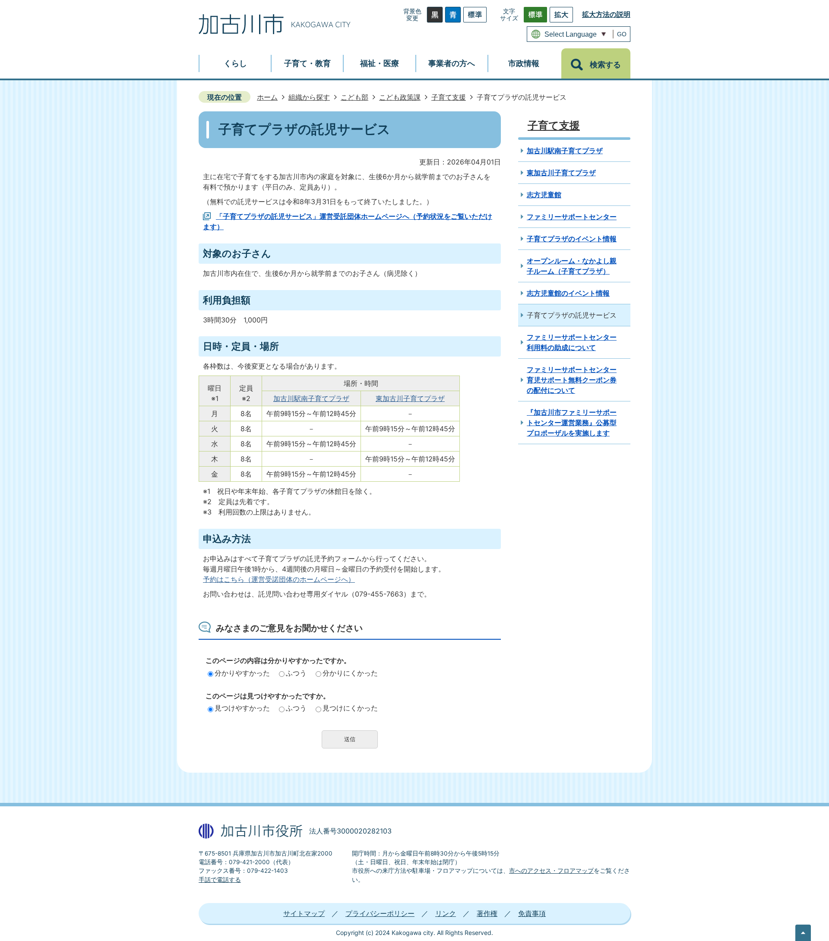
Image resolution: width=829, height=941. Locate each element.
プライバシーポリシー (379, 913)
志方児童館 (544, 194)
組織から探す (309, 97)
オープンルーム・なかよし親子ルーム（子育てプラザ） (572, 265)
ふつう (296, 673)
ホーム (267, 97)
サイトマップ (304, 913)
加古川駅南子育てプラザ (311, 398)
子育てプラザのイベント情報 (572, 238)
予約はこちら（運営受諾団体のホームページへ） (279, 579)
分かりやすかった (242, 673)
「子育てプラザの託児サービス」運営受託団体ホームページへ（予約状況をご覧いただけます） (347, 221)
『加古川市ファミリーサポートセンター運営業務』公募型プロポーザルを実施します (572, 422)
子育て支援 (448, 97)
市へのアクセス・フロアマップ (551, 870)
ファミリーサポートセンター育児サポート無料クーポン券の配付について (572, 380)
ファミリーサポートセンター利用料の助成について (572, 342)
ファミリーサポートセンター (572, 216)
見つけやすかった (242, 708)
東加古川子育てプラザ (410, 398)
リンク (445, 913)
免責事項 (532, 913)
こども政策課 (400, 97)
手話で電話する (220, 879)
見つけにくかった (350, 708)
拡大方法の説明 (606, 14)
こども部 (354, 97)
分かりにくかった (350, 673)
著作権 (487, 913)
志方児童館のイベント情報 (568, 293)
